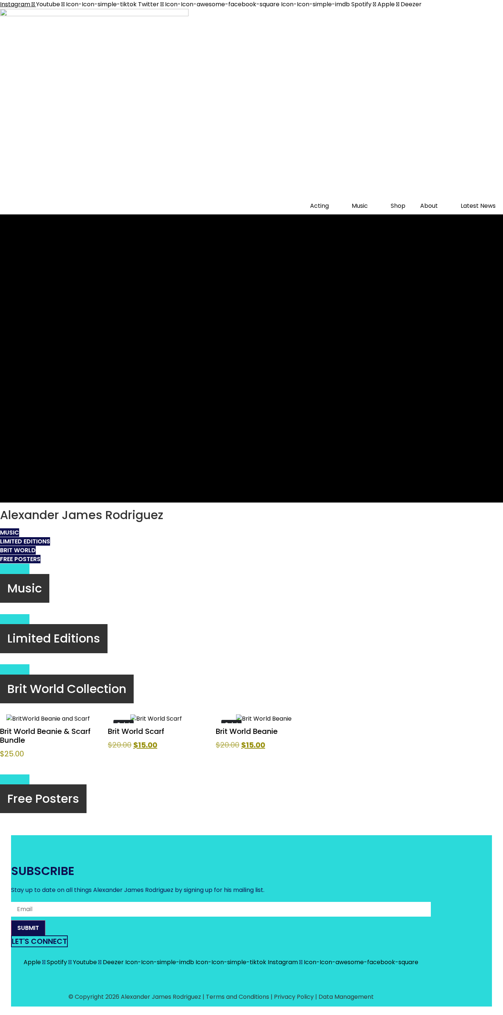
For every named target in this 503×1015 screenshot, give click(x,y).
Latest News (478, 206)
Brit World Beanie (247, 731)
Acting (319, 206)
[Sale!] (156, 718)
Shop (398, 206)
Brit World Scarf (136, 731)
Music (360, 206)
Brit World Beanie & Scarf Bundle (45, 735)
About (429, 206)
